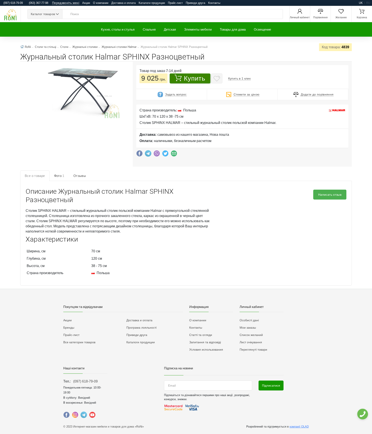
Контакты (214, 3)
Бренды (68, 327)
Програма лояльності (141, 327)
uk (361, 3)
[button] (82, 94)
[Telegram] (148, 154)
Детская (170, 29)
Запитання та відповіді (205, 342)
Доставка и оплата (123, 3)
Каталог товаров (43, 14)
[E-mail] (174, 154)
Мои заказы (248, 327)
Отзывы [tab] (79, 176)
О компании (100, 3)
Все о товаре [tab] (35, 176)
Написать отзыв (329, 194)
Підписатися (271, 385)
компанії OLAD (299, 426)
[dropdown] (362, 414)
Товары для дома (233, 29)
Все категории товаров (79, 342)
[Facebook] (139, 154)
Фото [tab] (59, 176)
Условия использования (206, 349)
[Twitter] (165, 154)
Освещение (262, 29)
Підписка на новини (178, 368)
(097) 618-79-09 (85, 381)
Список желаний (251, 335)
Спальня (149, 29)
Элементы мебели (198, 29)
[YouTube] (92, 416)
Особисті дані (249, 320)
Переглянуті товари (253, 349)
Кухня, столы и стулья (118, 29)
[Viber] (156, 154)
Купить (194, 78)
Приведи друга (195, 3)
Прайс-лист (175, 3)
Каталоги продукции (152, 3)
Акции (86, 3)
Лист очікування (251, 342)
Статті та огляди (200, 335)
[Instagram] (75, 416)
